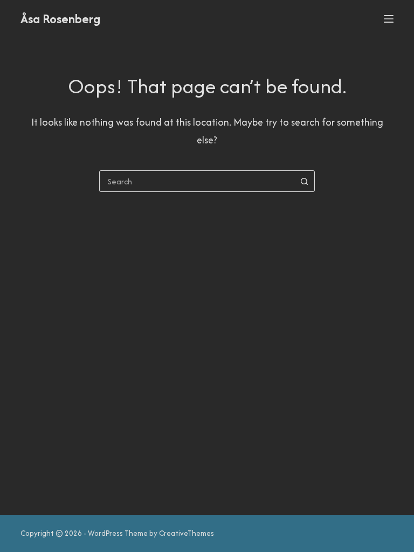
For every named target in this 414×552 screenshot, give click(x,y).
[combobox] (197, 181)
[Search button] (304, 181)
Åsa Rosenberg (60, 18)
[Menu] (389, 19)
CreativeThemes (186, 533)
